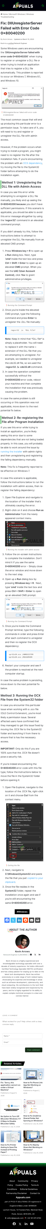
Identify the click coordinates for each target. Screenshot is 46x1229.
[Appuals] (23, 5)
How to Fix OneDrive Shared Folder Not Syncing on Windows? (33, 1118)
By (2, 39)
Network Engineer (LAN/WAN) (15, 955)
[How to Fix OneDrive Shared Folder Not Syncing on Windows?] (33, 1106)
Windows (22, 911)
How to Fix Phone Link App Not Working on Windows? (33, 1084)
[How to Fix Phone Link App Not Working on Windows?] (33, 1074)
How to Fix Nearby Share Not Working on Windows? (32, 1147)
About (12, 1181)
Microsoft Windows (17, 14)
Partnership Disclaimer (16, 1193)
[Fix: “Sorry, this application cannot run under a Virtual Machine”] (11, 1074)
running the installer (11, 451)
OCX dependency (32, 163)
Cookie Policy (22, 1185)
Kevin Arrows (6, 39)
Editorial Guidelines (29, 1189)
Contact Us (35, 1193)
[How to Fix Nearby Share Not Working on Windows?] (33, 1136)
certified (11, 43)
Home (5, 14)
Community (23, 1181)
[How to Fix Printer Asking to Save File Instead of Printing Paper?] (11, 1136)
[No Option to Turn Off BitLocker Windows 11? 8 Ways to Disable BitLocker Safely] (11, 1106)
